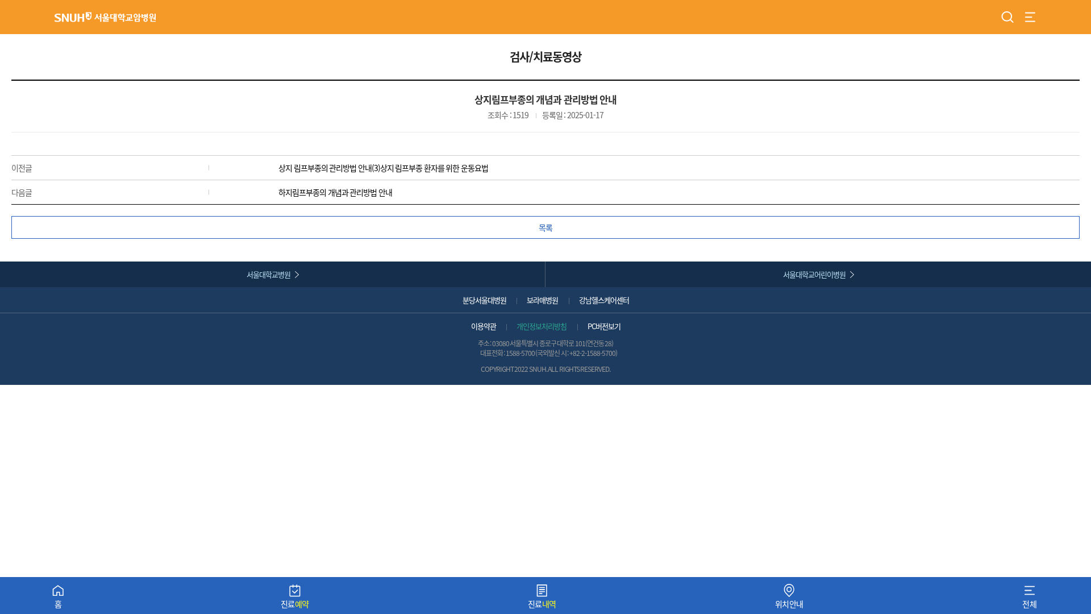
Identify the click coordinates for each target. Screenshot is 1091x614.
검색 (1007, 17)
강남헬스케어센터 (604, 299)
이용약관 (483, 326)
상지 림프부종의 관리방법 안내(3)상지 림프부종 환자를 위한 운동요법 (383, 167)
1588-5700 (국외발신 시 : (537, 353)
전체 (1029, 599)
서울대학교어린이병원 (814, 274)
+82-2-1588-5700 (592, 353)
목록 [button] (545, 227)
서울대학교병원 (268, 274)
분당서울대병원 (484, 299)
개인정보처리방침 (542, 326)
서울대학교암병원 (105, 17)
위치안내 (789, 599)
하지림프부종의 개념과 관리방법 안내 (335, 192)
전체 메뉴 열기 (1030, 17)
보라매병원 (542, 299)
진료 (295, 599)
